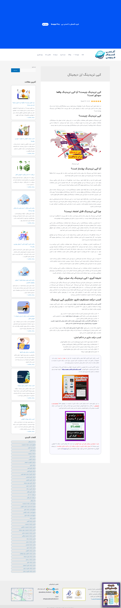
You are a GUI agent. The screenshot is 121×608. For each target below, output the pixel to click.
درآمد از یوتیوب (31, 453)
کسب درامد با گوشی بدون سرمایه (26, 386)
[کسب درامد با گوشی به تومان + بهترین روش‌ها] (23, 130)
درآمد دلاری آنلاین (31, 471)
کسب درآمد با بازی (31, 548)
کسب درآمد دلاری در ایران (29, 568)
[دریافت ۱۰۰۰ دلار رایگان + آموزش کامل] (23, 166)
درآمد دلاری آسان (31, 468)
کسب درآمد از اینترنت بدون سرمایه (27, 530)
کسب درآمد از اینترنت (30, 524)
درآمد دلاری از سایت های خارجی (28, 474)
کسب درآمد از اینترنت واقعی (28, 536)
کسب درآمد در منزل (30, 559)
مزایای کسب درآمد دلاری (29, 509)
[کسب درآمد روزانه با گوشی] (23, 410)
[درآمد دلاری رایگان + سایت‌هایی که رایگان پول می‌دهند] (23, 199)
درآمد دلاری (32, 465)
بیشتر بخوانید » (30, 117)
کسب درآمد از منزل (30, 542)
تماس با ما (48, 55)
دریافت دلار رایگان (31, 498)
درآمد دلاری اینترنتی (30, 477)
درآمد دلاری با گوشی (30, 480)
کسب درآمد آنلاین (31, 521)
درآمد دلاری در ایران (30, 486)
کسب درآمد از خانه (31, 539)
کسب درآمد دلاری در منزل (29, 571)
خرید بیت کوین (31, 448)
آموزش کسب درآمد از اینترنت (28, 445)
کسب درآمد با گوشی (30, 551)
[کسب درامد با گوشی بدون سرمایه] (23, 377)
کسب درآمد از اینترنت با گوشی (28, 527)
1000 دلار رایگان (31, 442)
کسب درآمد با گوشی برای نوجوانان (27, 553)
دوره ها (77, 55)
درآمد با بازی (32, 456)
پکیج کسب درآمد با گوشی (29, 512)
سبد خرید (62, 55)
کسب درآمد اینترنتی (30, 545)
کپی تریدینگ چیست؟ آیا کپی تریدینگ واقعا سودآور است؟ (78, 94)
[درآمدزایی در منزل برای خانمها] (23, 343)
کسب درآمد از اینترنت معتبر (28, 533)
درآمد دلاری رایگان (31, 492)
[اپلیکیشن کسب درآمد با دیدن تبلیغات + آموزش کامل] (23, 307)
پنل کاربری (40, 55)
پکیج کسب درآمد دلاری (30, 515)
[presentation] (74, 55)
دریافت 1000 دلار (31, 495)
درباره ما (55, 55)
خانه (83, 55)
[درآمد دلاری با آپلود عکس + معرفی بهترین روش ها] (23, 235)
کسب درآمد (32, 518)
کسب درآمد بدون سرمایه (29, 556)
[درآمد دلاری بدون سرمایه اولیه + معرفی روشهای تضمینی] (23, 271)
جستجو (34, 67)
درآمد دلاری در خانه (31, 489)
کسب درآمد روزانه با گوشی (27, 419)
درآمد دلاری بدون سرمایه (29, 483)
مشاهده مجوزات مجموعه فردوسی (100, 599)
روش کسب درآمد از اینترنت (28, 503)
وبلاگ (69, 55)
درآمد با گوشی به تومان (30, 462)
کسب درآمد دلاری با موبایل (29, 565)
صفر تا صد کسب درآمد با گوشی (28, 506)
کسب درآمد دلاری (31, 562)
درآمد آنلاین (32, 450)
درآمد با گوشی (32, 459)
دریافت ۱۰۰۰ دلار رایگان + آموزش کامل (24, 175)
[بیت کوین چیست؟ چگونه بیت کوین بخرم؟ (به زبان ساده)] (23, 94)
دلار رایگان (33, 501)
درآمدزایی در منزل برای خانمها (27, 352)
